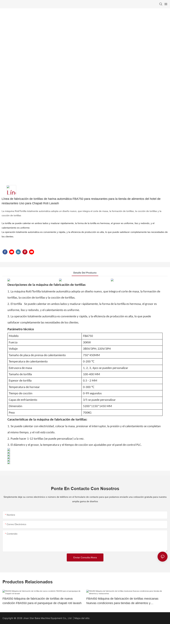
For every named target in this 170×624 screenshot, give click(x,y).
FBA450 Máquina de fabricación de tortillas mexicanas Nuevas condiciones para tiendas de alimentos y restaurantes (122, 601)
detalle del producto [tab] (85, 272)
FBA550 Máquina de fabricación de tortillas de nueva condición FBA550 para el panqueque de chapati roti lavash (42, 601)
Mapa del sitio (81, 618)
